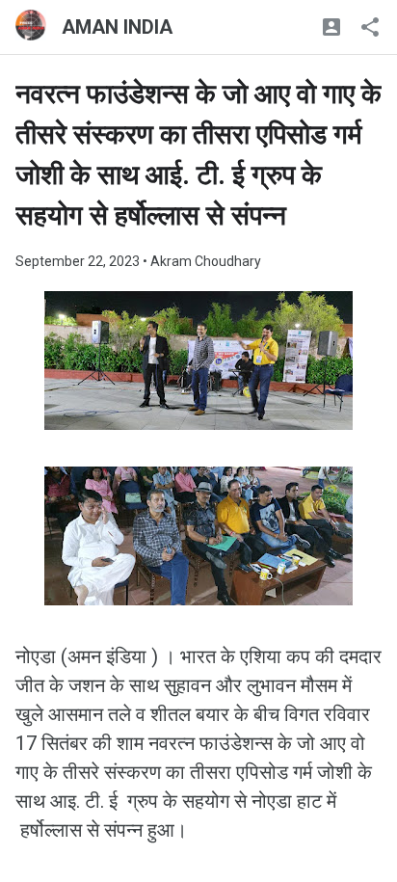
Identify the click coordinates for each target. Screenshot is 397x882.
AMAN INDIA (117, 27)
